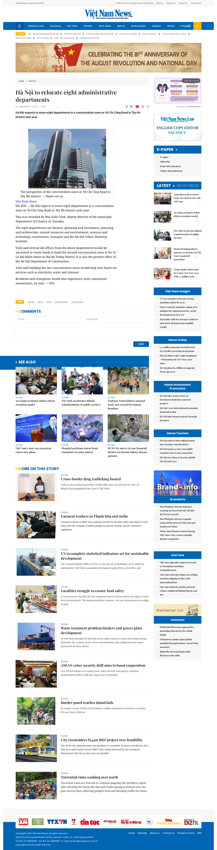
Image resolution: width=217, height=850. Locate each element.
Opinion (156, 26)
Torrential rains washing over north (89, 777)
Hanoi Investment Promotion (100, 33)
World (170, 26)
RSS (199, 833)
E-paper (165, 149)
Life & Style (104, 26)
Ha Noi (30, 302)
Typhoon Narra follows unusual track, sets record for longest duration (126, 404)
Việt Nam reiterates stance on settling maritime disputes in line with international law (179, 578)
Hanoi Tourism (149, 33)
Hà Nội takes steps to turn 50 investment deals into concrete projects (175, 399)
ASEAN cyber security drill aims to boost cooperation (103, 665)
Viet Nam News (26, 201)
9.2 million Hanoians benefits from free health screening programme (177, 349)
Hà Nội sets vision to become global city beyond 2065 (177, 459)
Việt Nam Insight (23, 38)
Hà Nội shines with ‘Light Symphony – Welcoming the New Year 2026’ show (178, 359)
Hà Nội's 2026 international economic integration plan (179, 410)
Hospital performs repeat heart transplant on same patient (80, 450)
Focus (20, 33)
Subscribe (165, 161)
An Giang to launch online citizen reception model (35, 402)
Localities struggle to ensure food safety (92, 590)
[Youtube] (137, 106)
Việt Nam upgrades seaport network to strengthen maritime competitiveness (178, 566)
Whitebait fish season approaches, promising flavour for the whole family (177, 631)
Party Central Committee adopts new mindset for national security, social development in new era (178, 311)
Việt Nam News (108, 14)
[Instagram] (143, 106)
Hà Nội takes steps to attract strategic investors (178, 418)
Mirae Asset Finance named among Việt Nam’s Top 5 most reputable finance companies (177, 535)
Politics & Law (36, 26)
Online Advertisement (171, 170)
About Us (183, 3)
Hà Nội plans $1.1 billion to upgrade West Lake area (177, 369)
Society (88, 26)
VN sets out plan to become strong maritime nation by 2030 (177, 300)
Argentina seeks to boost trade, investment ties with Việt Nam (187, 198)
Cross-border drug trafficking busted (91, 478)
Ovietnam (171, 3)
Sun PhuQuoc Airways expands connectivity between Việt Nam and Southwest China (177, 522)
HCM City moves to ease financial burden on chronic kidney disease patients (127, 452)
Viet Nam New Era (72, 33)
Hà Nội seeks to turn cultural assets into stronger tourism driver (177, 442)
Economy (55, 26)
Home (21, 81)
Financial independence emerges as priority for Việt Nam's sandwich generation (187, 254)
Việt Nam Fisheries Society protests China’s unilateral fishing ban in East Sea (178, 590)
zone (49, 302)
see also (27, 362)
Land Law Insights (128, 33)
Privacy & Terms (186, 833)
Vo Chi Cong (77, 302)
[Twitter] (131, 106)
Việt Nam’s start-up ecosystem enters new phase (33, 450)
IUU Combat (43, 38)
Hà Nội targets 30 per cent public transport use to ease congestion (176, 450)
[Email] (147, 107)
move (40, 302)
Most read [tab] (188, 185)
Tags (19, 302)
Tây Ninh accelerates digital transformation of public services (81, 402)
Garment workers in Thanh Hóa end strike (94, 516)
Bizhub (159, 3)
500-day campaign (64, 38)
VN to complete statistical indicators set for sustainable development (105, 556)
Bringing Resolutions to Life (46, 33)
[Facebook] (127, 106)
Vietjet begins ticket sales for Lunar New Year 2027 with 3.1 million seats (186, 273)
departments (61, 302)
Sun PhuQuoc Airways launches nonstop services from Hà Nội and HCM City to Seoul (177, 510)
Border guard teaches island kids (87, 702)
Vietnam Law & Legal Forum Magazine (134, 3)
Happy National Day (89, 38)
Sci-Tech (72, 26)
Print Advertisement (170, 166)
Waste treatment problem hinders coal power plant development (101, 630)
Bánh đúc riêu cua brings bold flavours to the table (175, 653)
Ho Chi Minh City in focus (174, 33)
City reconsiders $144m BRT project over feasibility (102, 739)
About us (154, 833)
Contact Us (195, 3)
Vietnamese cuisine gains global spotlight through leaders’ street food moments (179, 643)
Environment (138, 26)
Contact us (168, 833)
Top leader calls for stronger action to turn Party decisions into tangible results (179, 323)
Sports (121, 26)
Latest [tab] (164, 185)
